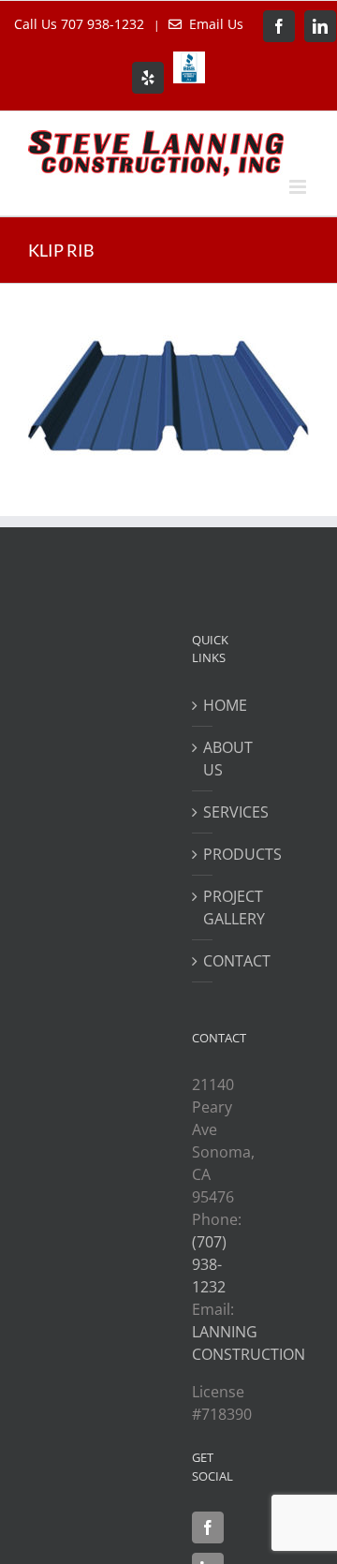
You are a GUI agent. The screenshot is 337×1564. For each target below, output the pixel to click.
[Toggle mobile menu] (299, 187)
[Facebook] (208, 1527)
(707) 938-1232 (209, 1264)
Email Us (212, 24)
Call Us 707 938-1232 (81, 24)
